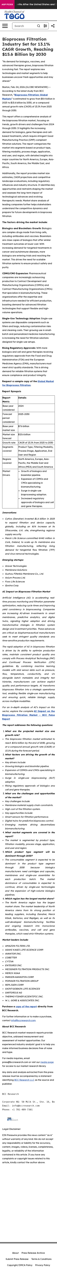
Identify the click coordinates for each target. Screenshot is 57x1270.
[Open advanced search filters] (45, 26)
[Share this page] (53, 26)
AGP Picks (7, 4)
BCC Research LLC (24, 1080)
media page (47, 1062)
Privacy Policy (42, 1265)
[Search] (38, 26)
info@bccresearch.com (23, 1020)
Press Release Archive (33, 1253)
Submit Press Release (17, 1259)
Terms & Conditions (41, 1259)
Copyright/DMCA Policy (19, 1265)
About (15, 1253)
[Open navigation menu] (5, 26)
